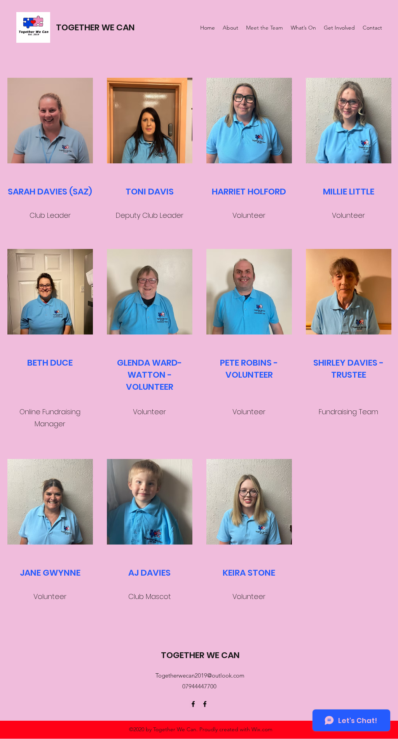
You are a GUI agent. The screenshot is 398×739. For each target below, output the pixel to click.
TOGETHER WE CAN (95, 27)
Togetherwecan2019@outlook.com (199, 675)
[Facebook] (193, 704)
